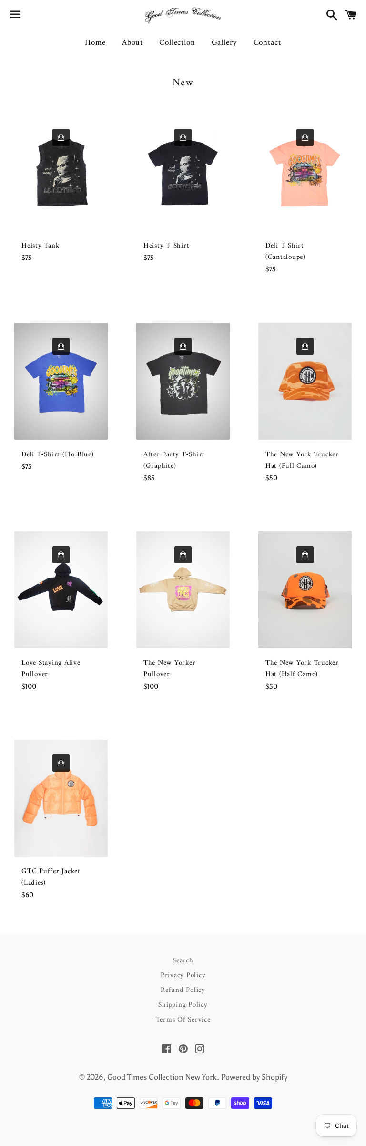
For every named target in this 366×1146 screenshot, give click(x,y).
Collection (177, 43)
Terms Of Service (183, 1019)
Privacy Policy (183, 975)
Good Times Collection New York (162, 1077)
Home (95, 43)
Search (183, 960)
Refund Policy (183, 990)
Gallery (224, 43)
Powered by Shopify (254, 1077)
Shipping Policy (182, 1005)
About (132, 43)
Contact (267, 43)
